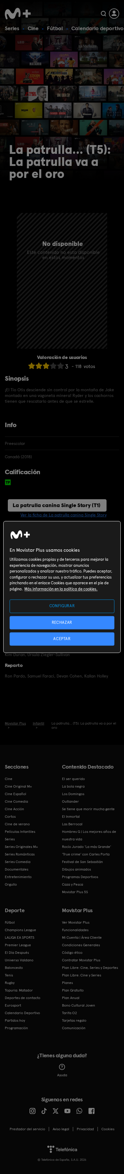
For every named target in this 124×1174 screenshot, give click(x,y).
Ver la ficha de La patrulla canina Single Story (63, 514)
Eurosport (13, 1005)
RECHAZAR (62, 622)
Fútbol (55, 28)
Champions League (20, 930)
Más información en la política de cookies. (61, 589)
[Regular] (46, 366)
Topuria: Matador (19, 990)
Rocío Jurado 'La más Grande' (86, 847)
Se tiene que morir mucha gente (88, 809)
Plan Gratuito (73, 990)
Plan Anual (70, 998)
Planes (67, 983)
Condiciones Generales (81, 945)
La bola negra (73, 786)
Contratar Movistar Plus (81, 960)
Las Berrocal (72, 824)
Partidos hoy (15, 1020)
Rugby (9, 983)
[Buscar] (103, 13)
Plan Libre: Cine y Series (81, 975)
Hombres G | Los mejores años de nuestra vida (89, 835)
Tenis (9, 975)
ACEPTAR (62, 638)
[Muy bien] (60, 366)
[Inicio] (18, 13)
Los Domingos (73, 794)
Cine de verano (17, 824)
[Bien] (53, 366)
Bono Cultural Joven (78, 1005)
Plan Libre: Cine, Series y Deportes (90, 968)
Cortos (10, 816)
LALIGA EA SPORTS (19, 937)
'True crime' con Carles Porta (86, 854)
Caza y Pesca (72, 884)
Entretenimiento (18, 877)
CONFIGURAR (62, 606)
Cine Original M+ (18, 786)
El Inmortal (71, 816)
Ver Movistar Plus (75, 922)
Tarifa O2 (69, 1013)
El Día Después (17, 952)
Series (12, 28)
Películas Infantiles (20, 832)
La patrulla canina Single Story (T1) (57, 505)
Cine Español (15, 794)
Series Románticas (20, 854)
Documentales (16, 869)
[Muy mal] (31, 366)
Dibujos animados (76, 869)
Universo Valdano (19, 960)
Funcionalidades (75, 930)
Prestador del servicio (27, 1129)
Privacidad (85, 1129)
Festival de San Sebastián (82, 862)
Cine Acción (14, 809)
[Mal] (39, 366)
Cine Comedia (16, 801)
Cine (33, 28)
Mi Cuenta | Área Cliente (82, 937)
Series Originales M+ (21, 847)
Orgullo (11, 884)
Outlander (70, 801)
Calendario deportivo (97, 28)
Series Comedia (17, 862)
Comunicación (73, 1028)
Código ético (72, 952)
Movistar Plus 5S (75, 892)
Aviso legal (61, 1129)
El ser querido (73, 779)
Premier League (18, 945)
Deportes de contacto (22, 998)
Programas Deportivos (80, 877)
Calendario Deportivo (22, 1013)
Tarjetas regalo (74, 1020)
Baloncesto (14, 968)
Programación (16, 1028)
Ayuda (62, 1075)
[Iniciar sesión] (114, 13)
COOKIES (107, 1129)
